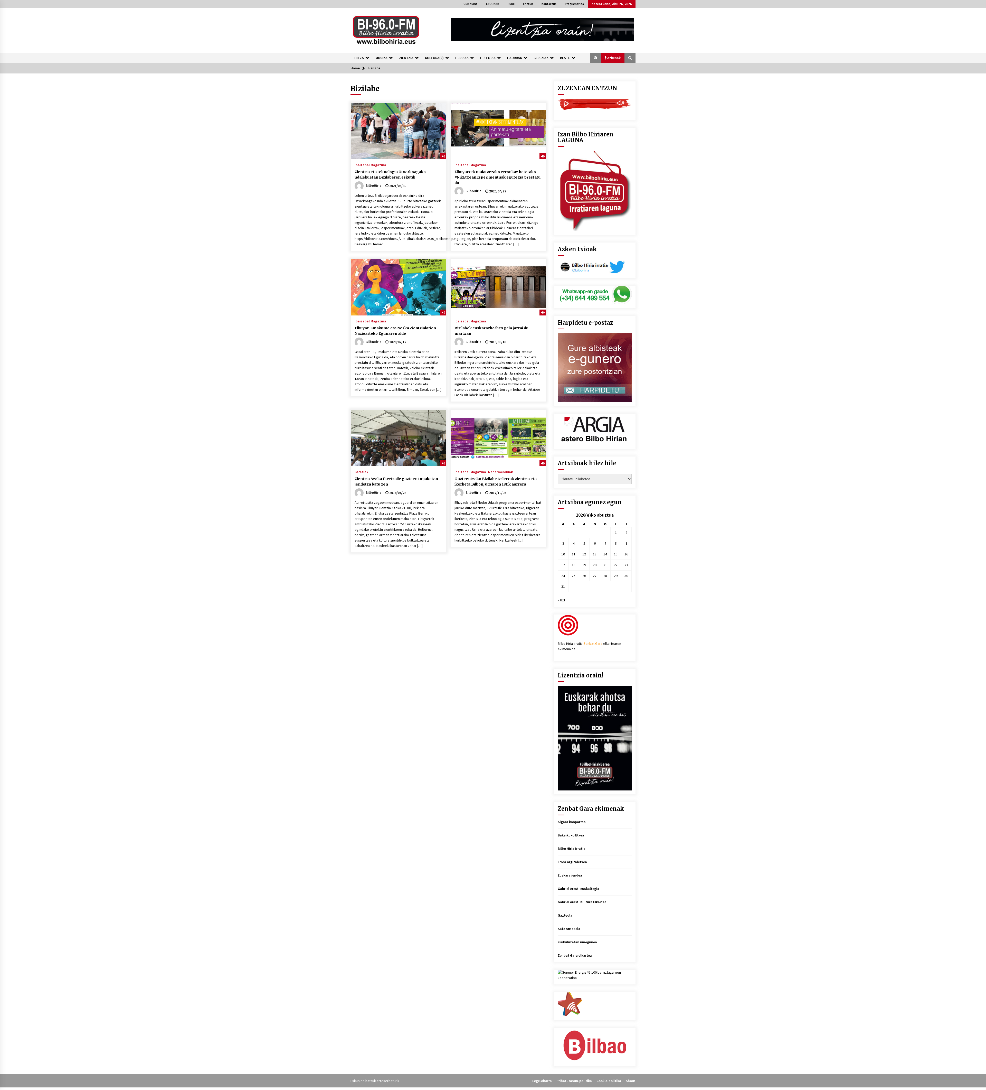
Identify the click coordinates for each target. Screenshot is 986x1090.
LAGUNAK (492, 4)
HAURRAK (514, 57)
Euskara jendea (570, 875)
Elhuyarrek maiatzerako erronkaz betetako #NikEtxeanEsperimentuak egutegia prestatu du (497, 177)
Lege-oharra (542, 1080)
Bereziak (361, 472)
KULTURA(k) (434, 57)
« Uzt (561, 600)
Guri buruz (470, 4)
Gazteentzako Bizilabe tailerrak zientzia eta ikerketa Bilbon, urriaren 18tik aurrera (495, 482)
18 (573, 565)
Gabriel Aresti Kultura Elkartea (582, 902)
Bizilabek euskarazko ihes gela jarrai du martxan (491, 331)
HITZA (359, 57)
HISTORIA (488, 57)
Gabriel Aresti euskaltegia (578, 888)
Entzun (528, 4)
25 (573, 575)
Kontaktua (549, 4)
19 (584, 565)
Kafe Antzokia (569, 928)
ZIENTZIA (406, 57)
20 (594, 565)
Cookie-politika (608, 1080)
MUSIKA (381, 57)
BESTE (565, 57)
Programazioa (574, 4)
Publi (511, 4)
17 (563, 565)
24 (563, 575)
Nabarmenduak (500, 472)
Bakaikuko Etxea (571, 835)
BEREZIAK (541, 57)
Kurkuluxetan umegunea (577, 942)
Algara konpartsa (572, 821)
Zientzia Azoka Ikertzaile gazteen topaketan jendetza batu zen (396, 482)
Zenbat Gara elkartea (575, 955)
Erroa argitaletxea (572, 862)
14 (605, 554)
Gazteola (565, 915)
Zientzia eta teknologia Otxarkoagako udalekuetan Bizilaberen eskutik (390, 175)
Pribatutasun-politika (574, 1080)
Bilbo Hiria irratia (571, 848)
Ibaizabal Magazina (370, 165)
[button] (595, 58)
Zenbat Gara (592, 643)
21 (605, 565)
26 (584, 575)
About (631, 1080)
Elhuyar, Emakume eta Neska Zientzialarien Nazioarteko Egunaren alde (395, 331)
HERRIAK (462, 57)
